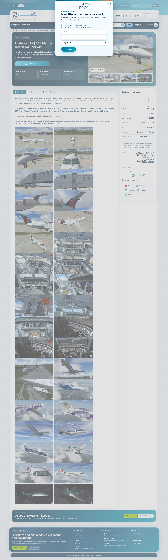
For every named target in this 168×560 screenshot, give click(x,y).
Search (155, 6)
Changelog (34, 92)
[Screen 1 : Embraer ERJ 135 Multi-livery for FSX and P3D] (120, 54)
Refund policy (137, 540)
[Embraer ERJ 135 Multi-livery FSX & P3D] (34, 137)
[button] (156, 25)
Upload (125, 6)
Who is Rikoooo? (114, 539)
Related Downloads (51, 92)
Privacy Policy (137, 543)
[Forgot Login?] (122, 24)
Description (20, 92)
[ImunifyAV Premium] (138, 175)
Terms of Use (136, 534)
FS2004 (117, 16)
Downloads (15, 30)
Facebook (115, 544)
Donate (84, 541)
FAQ (115, 6)
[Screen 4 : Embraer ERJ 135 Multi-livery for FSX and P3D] (144, 78)
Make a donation (130, 516)
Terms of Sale (137, 537)
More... (139, 16)
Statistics (129, 16)
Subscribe (68, 49)
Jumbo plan (84, 535)
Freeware (69, 71)
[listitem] (129, 186)
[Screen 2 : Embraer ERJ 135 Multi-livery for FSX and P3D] (112, 78)
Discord (83, 547)
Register (138, 25)
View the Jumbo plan (146, 516)
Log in (129, 25)
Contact (114, 534)
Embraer (23, 30)
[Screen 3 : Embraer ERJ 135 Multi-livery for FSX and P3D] (128, 78)
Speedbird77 (57, 101)
